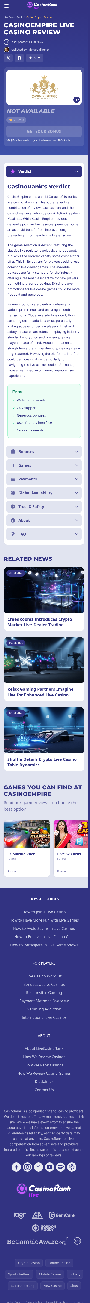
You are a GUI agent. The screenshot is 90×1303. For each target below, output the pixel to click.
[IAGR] (20, 1215)
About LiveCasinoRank (44, 1048)
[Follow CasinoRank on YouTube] (49, 1167)
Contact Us (44, 1089)
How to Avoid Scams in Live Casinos (44, 928)
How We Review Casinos (44, 1056)
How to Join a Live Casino (44, 911)
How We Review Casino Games (44, 1073)
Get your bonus (44, 131)
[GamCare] (61, 1215)
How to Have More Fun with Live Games (44, 920)
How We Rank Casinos (44, 1065)
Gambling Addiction (44, 1009)
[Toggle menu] (6, 6)
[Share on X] (8, 58)
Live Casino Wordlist (44, 976)
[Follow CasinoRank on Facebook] (16, 1167)
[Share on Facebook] (19, 58)
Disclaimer (44, 1081)
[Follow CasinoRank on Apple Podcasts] (71, 1167)
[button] (44, 171)
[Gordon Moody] (44, 1228)
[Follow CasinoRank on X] (38, 1167)
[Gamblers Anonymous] (37, 1215)
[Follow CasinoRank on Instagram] (27, 1167)
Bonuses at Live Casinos (44, 984)
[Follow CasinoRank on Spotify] (60, 1167)
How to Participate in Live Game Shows (44, 944)
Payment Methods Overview (44, 1000)
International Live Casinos (44, 1017)
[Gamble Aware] (37, 1241)
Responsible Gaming (44, 992)
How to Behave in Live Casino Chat (44, 936)
